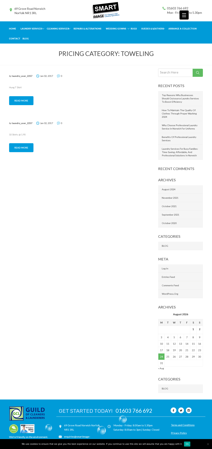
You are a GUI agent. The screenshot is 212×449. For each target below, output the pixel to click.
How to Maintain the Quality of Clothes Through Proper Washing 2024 (179, 113)
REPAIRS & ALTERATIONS (87, 28)
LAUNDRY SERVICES (31, 28)
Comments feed (170, 285)
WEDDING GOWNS (116, 28)
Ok (187, 444)
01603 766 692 (177, 8)
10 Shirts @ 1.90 (17, 134)
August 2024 (168, 189)
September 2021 (170, 214)
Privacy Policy (179, 432)
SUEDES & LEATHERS (152, 28)
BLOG (26, 38)
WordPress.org (170, 293)
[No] (208, 444)
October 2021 (169, 206)
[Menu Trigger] (184, 15)
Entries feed (168, 276)
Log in (165, 268)
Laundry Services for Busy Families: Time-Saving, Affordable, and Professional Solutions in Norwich (180, 152)
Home (12, 28)
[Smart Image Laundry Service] (106, 10)
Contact (14, 38)
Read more (21, 100)
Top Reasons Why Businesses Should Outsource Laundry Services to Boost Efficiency (180, 98)
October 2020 (169, 223)
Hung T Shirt (15, 87)
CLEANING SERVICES (58, 28)
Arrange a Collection (182, 28)
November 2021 (170, 197)
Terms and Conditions (183, 425)
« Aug (161, 368)
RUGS (134, 28)
